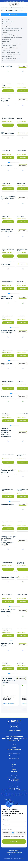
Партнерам (14, 771)
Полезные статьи (14, 756)
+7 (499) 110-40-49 (14, 730)
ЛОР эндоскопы (6, 26)
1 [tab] (9, 162)
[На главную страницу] (14, 721)
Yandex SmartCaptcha (14, 850)
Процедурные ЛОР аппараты (10, 48)
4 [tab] (13, 162)
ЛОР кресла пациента (8, 21)
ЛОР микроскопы (7, 23)
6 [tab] (17, 327)
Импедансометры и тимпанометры (12, 37)
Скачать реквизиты (14, 854)
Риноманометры (6, 50)
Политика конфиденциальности (14, 852)
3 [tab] (12, 162)
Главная (2, 7)
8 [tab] (18, 501)
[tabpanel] (8, 81)
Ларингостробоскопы (8, 56)
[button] (1, 4)
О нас (14, 764)
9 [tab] (19, 501)
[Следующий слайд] (24, 709)
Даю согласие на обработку (13, 836)
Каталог (7, 7)
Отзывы (14, 767)
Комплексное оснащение (14, 749)
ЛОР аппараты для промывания (11, 58)
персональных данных (19, 836)
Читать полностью (8, 703)
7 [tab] (18, 327)
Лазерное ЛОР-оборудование (10, 35)
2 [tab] (11, 162)
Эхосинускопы (6, 41)
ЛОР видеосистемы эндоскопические (12, 28)
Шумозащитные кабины (9, 60)
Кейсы (14, 769)
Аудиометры (5, 32)
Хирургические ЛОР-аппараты (10, 30)
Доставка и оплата (14, 758)
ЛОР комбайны (6, 19)
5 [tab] (16, 327)
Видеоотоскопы (6, 39)
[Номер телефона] (26, 4)
